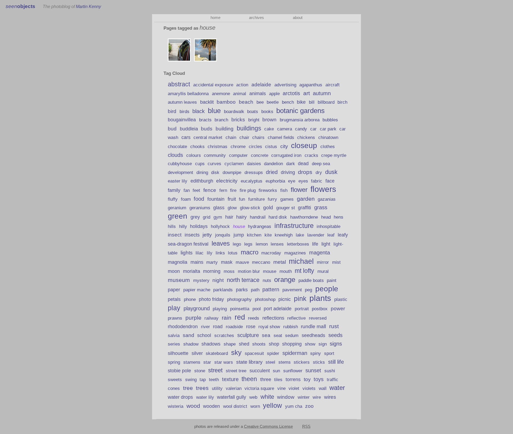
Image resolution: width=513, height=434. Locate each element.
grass (320, 207)
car (313, 128)
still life (336, 362)
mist (336, 262)
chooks (197, 146)
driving (288, 172)
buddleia (189, 128)
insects (192, 235)
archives (256, 17)
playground (197, 308)
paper (174, 289)
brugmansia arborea (300, 119)
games (287, 199)
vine (281, 388)
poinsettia (239, 308)
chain (231, 137)
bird (172, 111)
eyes (303, 181)
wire (317, 397)
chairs (258, 137)
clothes (327, 146)
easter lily (177, 181)
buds (206, 128)
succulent (260, 370)
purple (193, 318)
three (265, 379)
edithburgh (202, 181)
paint (331, 280)
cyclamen (234, 163)
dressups (253, 172)
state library (249, 362)
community (215, 155)
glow (232, 207)
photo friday (211, 299)
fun (242, 199)
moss (229, 271)
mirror (323, 262)
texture (230, 379)
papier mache (196, 289)
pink (300, 298)
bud (172, 128)
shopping (292, 344)
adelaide (261, 84)
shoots (259, 344)
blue (214, 111)
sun (276, 370)
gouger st (285, 207)
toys (319, 379)
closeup (304, 145)
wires (330, 397)
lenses (277, 244)
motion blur (249, 271)
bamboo (226, 102)
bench (288, 102)
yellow (272, 405)
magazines (295, 252)
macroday (271, 252)
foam (186, 199)
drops (305, 172)
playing (220, 308)
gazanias (327, 199)
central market (207, 137)
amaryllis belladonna (188, 93)
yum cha (293, 406)
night (218, 280)
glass (218, 207)
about (297, 17)
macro (249, 252)
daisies (254, 163)
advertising (285, 84)
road (218, 326)
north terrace (243, 280)
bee (260, 102)
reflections (273, 318)
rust (334, 326)
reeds (253, 318)
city (284, 146)
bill (311, 102)
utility (217, 388)
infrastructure (294, 225)
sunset (313, 370)
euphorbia (275, 181)
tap (203, 379)
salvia (174, 335)
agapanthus (310, 84)
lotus (233, 252)
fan (187, 190)
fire (233, 190)
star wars (223, 362)
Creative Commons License (268, 426)
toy (307, 379)
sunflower (292, 370)
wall (323, 388)
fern (223, 190)
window (285, 397)
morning (211, 271)
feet (196, 190)
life (315, 244)
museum (179, 280)
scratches (224, 335)
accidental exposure (213, 84)
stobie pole (179, 370)
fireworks (268, 190)
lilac (200, 252)
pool (256, 308)
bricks (238, 119)
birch (342, 102)
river (205, 326)
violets (309, 388)
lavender (315, 235)
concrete (259, 155)
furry (272, 199)
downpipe (232, 172)
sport (329, 353)
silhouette (178, 353)
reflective (296, 318)
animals (257, 93)
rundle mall (313, 326)
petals (174, 299)
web (253, 397)
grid (206, 217)
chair (244, 137)
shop (274, 344)
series (174, 344)
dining (202, 172)
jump (239, 235)
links (220, 252)
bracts (205, 119)
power (338, 308)
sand (188, 335)
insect (174, 235)
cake (269, 128)
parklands (223, 289)
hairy (241, 217)
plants (320, 298)
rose (250, 326)
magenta (319, 252)
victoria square (259, 388)
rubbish (290, 326)
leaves (221, 243)
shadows (210, 344)
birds (184, 111)
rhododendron (183, 326)
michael (301, 261)
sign (322, 344)
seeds (335, 335)
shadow (191, 344)
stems (284, 362)
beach (246, 102)
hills (172, 226)
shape (230, 344)
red (240, 317)
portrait (302, 308)
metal (279, 262)
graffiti (304, 207)
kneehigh (284, 235)
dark (290, 163)
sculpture (248, 335)
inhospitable (328, 226)
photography (239, 299)
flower (299, 189)
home (215, 17)
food (199, 199)
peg (308, 289)
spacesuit (254, 353)
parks (242, 289)
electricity (227, 181)
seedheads (313, 335)
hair (229, 217)
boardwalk (234, 111)
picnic (284, 299)
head (326, 217)
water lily (205, 397)
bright (253, 119)
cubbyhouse (180, 163)
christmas (217, 146)
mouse (269, 271)
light (325, 244)
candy (301, 128)
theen (249, 379)
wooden (211, 406)
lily (209, 252)
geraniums (199, 207)
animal (239, 93)
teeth (214, 379)
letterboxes (298, 244)
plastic (340, 299)
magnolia (177, 262)
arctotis (291, 93)
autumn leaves (182, 102)
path (255, 289)
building (225, 128)
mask (226, 262)
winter (304, 397)
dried (272, 172)
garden (306, 199)
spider (273, 353)
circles (255, 146)
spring (174, 362)
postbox (320, 308)
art (306, 93)
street (215, 370)
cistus (271, 146)
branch (221, 119)
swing (191, 379)
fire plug (248, 190)
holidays (199, 226)
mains (197, 262)
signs (336, 344)
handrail (258, 217)
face (330, 181)
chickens (306, 137)
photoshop (265, 299)
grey (195, 217)
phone (190, 299)
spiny (315, 353)
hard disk (278, 217)
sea (266, 335)
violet (294, 388)
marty (212, 262)
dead (303, 163)
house (239, 226)
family (174, 190)
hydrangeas (259, 226)
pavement (292, 289)
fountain (215, 199)
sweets (175, 379)
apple (274, 93)
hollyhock (220, 226)
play (174, 308)
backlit (207, 102)
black (198, 111)
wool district (235, 406)
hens (338, 217)
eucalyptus (251, 181)
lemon (262, 244)
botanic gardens (300, 111)
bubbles (330, 119)
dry (319, 172)
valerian (234, 388)
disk (215, 172)
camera (284, 128)
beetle (273, 102)
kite (268, 235)
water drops (180, 397)
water (337, 387)
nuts (267, 280)
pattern (270, 289)
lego (237, 244)
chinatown (328, 137)
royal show (269, 326)
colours (193, 155)
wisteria (175, 406)
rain (226, 318)
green (177, 216)
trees (202, 388)
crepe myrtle (333, 155)
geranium (177, 207)
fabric (316, 181)
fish (283, 190)
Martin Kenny (88, 6)
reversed (318, 318)
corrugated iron (286, 155)
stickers (302, 362)
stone (199, 370)
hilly (183, 226)
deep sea (321, 163)
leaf (331, 235)
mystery (201, 280)
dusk (331, 172)
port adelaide (278, 308)
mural (323, 271)
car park (328, 128)
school (204, 335)
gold (268, 207)
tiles (278, 379)
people (326, 289)
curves (214, 163)
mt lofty (304, 270)
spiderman (294, 353)
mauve (242, 262)
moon (174, 271)
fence (209, 190)
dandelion (273, 163)
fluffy (173, 199)
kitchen (254, 235)
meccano (261, 262)
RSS (306, 426)
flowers (323, 189)
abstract (179, 84)
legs (248, 244)
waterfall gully (231, 397)
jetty (207, 235)
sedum (291, 335)
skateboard (217, 353)
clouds (175, 155)
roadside (234, 326)
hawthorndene (304, 217)
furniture (256, 199)
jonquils (222, 235)
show (310, 344)
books (267, 111)
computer (238, 155)
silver (197, 353)
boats (252, 111)
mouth (285, 271)
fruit (232, 199)
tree (188, 388)
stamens (191, 362)
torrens (293, 379)
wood (193, 406)
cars (186, 137)
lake (300, 235)
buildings (249, 128)
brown (269, 119)
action (242, 84)
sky (236, 352)
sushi (329, 370)
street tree (236, 370)
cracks (311, 155)
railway (211, 318)
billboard (326, 102)
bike (301, 102)
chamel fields (281, 137)
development (180, 172)
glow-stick (250, 207)
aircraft (332, 84)
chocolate (177, 146)
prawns (175, 318)
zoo (309, 406)
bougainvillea (182, 119)
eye (291, 181)
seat (278, 335)
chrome (238, 146)
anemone (221, 93)
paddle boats (311, 280)
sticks (319, 362)
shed (244, 344)
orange (284, 280)
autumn (322, 93)
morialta (191, 271)
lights (187, 252)
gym (217, 217)
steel (270, 362)
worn (255, 406)
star (207, 362)
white (267, 396)
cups (200, 163)
